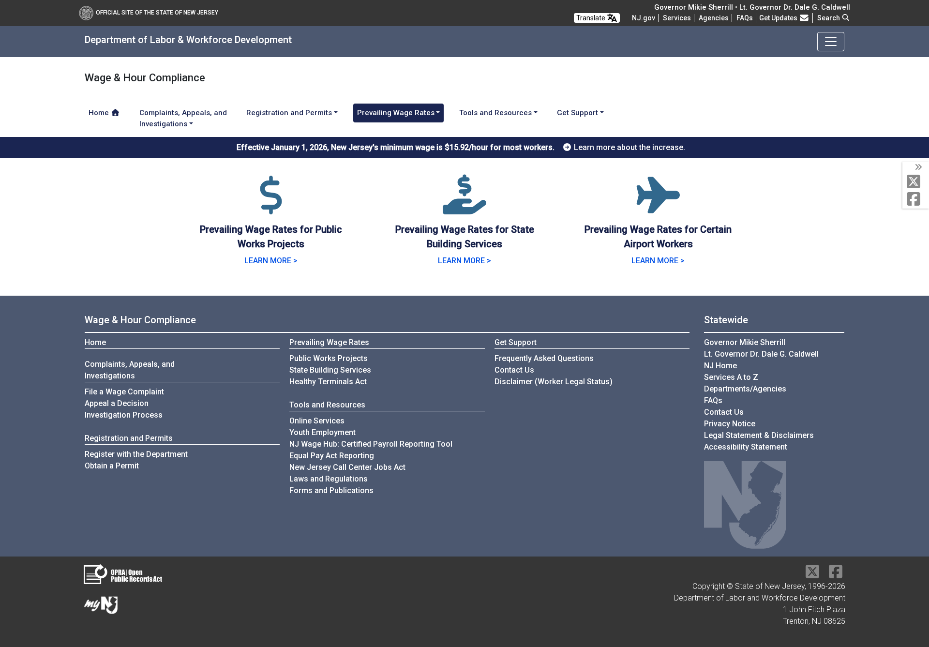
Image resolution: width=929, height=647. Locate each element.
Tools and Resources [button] (495, 112)
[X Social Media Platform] (915, 182)
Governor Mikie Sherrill (744, 342)
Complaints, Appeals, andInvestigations (130, 370)
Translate (591, 18)
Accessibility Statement (745, 446)
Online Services (317, 420)
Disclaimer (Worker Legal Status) (553, 381)
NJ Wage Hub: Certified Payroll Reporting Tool (370, 444)
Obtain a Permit (112, 465)
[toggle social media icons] (917, 167)
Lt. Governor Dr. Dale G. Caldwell (761, 354)
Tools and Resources (327, 404)
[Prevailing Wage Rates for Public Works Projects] (271, 206)
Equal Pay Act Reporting (331, 455)
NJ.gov (643, 18)
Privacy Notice (729, 423)
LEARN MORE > (271, 260)
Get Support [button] (577, 112)
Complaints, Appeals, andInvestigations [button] (183, 118)
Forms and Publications (331, 490)
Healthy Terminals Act (328, 381)
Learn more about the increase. (628, 147)
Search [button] (829, 18)
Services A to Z (731, 377)
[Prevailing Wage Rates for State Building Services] (464, 206)
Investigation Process (124, 415)
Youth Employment (322, 432)
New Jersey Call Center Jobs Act (347, 467)
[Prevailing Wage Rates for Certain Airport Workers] (658, 206)
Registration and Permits (129, 438)
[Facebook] (915, 199)
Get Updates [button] (779, 18)
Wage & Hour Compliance (140, 320)
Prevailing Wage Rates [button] (396, 112)
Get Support (515, 342)
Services (677, 18)
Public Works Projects (328, 358)
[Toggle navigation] (830, 41)
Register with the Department (136, 454)
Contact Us (514, 370)
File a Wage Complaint (124, 391)
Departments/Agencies (745, 388)
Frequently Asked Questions (544, 358)
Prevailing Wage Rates (329, 342)
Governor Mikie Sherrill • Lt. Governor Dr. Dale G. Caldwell (752, 7)
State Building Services (330, 370)
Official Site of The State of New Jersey (157, 12)
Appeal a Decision (117, 403)
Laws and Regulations (328, 478)
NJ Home (720, 365)
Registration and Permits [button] (289, 112)
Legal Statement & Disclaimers (759, 435)
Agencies (714, 18)
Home (100, 112)
